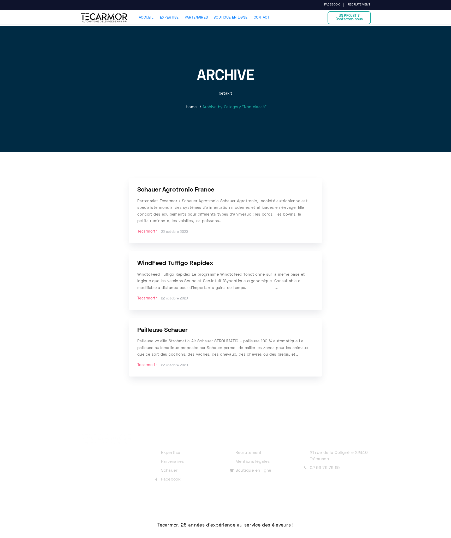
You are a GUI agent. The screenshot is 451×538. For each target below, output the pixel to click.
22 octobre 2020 (174, 232)
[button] (349, 17)
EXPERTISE (169, 17)
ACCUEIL (146, 17)
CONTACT (262, 17)
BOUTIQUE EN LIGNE (230, 17)
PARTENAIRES (196, 17)
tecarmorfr (147, 231)
